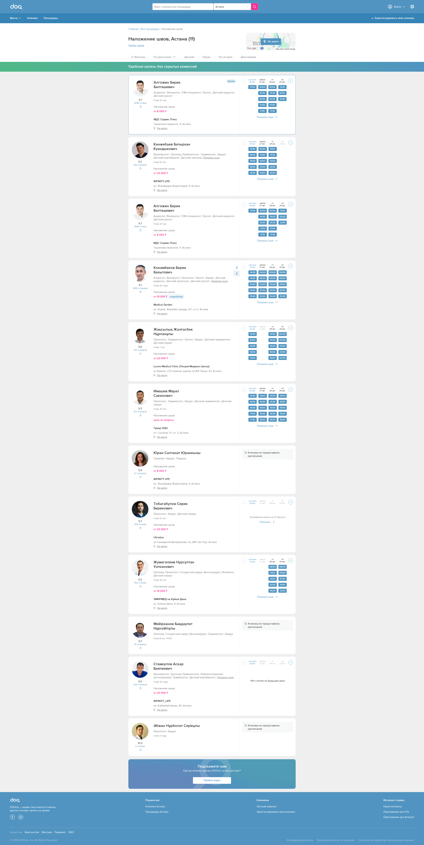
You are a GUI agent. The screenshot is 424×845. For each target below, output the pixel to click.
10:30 (262, 99)
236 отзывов (140, 684)
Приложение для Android (398, 816)
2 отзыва (140, 746)
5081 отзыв (140, 103)
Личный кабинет (266, 806)
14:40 (252, 278)
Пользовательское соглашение (336, 840)
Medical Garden (163, 305)
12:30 (282, 93)
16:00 (252, 167)
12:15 (282, 87)
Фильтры (139, 56)
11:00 (272, 149)
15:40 (252, 296)
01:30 (282, 352)
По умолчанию (162, 56)
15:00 (252, 155)
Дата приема (248, 56)
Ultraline (159, 537)
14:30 (252, 149)
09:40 (263, 284)
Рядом (206, 56)
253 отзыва (140, 524)
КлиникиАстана (155, 806)
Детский (189, 56)
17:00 (252, 87)
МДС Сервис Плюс (165, 119)
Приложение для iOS (396, 811)
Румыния (60, 832)
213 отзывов (140, 411)
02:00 (282, 358)
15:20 (252, 290)
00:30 (282, 340)
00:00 (282, 334)
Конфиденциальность (300, 840)
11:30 (262, 155)
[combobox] (183, 6)
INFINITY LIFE (162, 181)
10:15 (262, 93)
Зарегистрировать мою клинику (394, 18)
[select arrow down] (247, 6)
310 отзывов (140, 350)
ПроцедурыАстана (156, 811)
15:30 (252, 161)
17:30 (252, 420)
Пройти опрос (212, 780)
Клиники (32, 18)
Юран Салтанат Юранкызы (177, 453)
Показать (265, 521)
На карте (273, 41)
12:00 (262, 161)
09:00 (262, 272)
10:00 (262, 87)
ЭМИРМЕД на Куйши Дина (170, 599)
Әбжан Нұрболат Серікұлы (177, 726)
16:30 (252, 173)
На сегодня (225, 56)
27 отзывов (140, 473)
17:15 (262, 111)
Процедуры (51, 18)
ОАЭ (71, 832)
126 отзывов (140, 164)
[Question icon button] (140, 106)
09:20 (263, 278)
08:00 (272, 567)
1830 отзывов (140, 288)
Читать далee (136, 45)
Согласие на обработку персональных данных (386, 840)
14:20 (252, 272)
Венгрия (47, 832)
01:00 (282, 346)
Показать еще (265, 116)
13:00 (262, 173)
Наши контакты (392, 806)
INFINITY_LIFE (162, 701)
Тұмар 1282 (161, 428)
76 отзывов (140, 644)
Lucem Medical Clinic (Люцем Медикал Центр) (181, 366)
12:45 (282, 99)
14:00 (272, 334)
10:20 (262, 296)
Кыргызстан (32, 832)
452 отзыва (140, 582)
